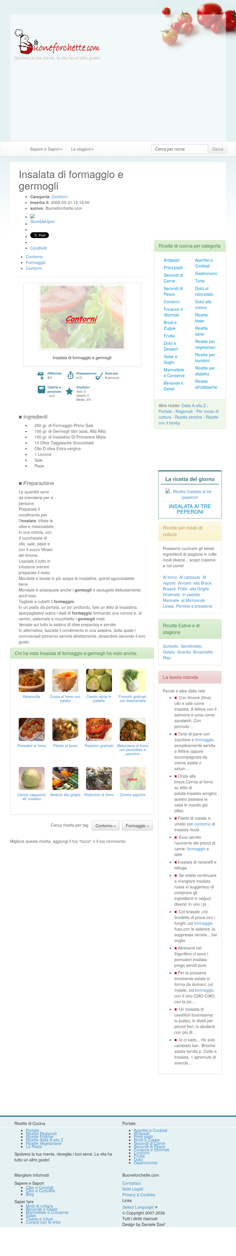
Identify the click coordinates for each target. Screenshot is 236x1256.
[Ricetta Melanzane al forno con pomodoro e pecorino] (133, 729)
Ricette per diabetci (205, 371)
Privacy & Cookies (138, 1194)
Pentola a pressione (194, 606)
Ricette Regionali (41, 1133)
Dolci (138, 1159)
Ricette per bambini (205, 357)
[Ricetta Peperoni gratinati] (99, 729)
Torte (200, 281)
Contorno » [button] (106, 825)
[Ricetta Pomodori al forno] (32, 729)
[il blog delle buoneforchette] (102, 146)
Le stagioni (81, 149)
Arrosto (184, 583)
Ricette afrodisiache (206, 384)
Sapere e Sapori (45, 149)
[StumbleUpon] (32, 216)
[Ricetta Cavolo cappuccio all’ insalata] (32, 778)
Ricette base (201, 317)
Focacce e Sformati (173, 312)
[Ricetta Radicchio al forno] (99, 778)
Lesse (168, 606)
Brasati (169, 589)
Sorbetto (170, 646)
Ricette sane (201, 331)
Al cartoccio (189, 577)
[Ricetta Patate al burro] (65, 729)
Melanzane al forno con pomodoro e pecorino (132, 749)
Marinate (171, 600)
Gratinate (171, 594)
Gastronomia (207, 273)
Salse (31, 1215)
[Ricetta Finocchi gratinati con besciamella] (133, 680)
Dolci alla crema (203, 304)
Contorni (171, 301)
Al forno (170, 577)
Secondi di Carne (173, 278)
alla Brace (202, 583)
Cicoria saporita (132, 794)
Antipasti (171, 260)
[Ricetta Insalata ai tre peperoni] (190, 493)
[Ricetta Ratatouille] (32, 680)
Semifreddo (191, 646)
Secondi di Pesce (173, 291)
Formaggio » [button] (137, 825)
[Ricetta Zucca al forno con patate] (65, 680)
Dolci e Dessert (171, 346)
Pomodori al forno (31, 745)
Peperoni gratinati (99, 745)
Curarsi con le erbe (43, 1222)
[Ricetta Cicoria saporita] (133, 778)
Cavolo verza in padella (98, 698)
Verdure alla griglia (65, 794)
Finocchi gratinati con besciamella (132, 698)
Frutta (169, 335)
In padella (191, 594)
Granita (184, 652)
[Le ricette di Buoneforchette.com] (118, 21)
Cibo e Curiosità (40, 1190)
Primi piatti (173, 267)
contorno (203, 824)
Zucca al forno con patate (65, 698)
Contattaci (131, 1183)
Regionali (184, 411)
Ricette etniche (188, 417)
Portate (165, 411)
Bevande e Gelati (173, 386)
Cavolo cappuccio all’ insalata (31, 796)
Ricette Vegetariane (44, 1143)
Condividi (38, 248)
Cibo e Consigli (39, 1187)
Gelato (169, 652)
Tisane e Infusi (39, 1219)
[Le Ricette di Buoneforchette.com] (57, 41)
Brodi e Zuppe (170, 325)
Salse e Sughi (170, 359)
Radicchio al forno (99, 794)
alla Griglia (199, 589)
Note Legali (132, 1189)
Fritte (182, 589)
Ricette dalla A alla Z (44, 1140)
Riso (167, 657)
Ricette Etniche (39, 1136)
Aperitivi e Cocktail (204, 263)
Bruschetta (203, 652)
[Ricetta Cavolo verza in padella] (99, 680)
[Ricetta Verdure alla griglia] (65, 778)
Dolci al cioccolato (204, 291)
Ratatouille (31, 696)
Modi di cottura (39, 1206)
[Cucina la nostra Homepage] (6, 149)
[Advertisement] (118, 101)
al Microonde (193, 600)
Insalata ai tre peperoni (190, 508)
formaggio (204, 739)
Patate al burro (65, 745)
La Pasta (34, 1146)
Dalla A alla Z (194, 405)
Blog (30, 1194)
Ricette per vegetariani (205, 344)
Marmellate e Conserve (174, 372)
